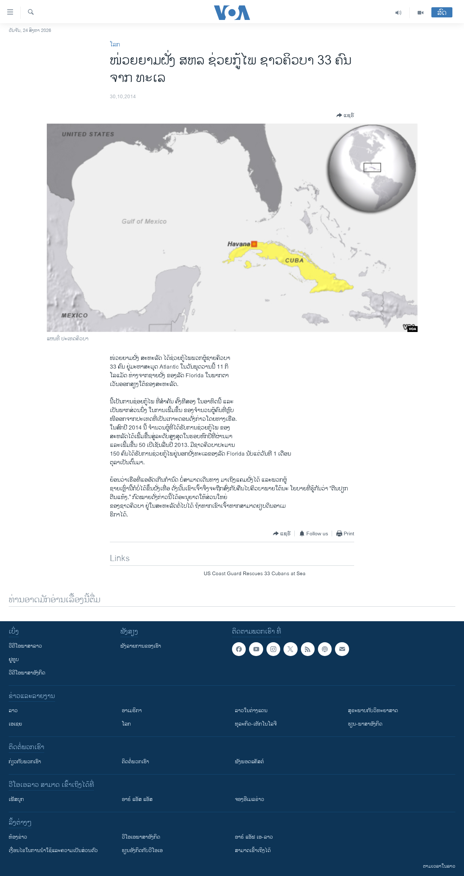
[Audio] (399, 12)
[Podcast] (325, 649)
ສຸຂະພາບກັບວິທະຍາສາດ (373, 710)
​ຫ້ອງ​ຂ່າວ (18, 837)
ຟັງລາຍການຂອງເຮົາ (140, 646)
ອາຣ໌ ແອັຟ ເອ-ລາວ (254, 837)
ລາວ (13, 710)
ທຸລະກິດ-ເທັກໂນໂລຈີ (256, 724)
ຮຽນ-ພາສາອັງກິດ (365, 724)
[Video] (420, 12)
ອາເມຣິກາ (132, 710)
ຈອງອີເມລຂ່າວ (249, 799)
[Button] (345, 115)
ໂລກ (115, 45)
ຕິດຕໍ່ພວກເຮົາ (135, 761)
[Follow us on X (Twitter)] (290, 649)
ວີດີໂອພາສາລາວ (25, 646)
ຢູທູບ (14, 659)
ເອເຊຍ (15, 724)
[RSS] (308, 649)
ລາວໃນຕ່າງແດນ (251, 710)
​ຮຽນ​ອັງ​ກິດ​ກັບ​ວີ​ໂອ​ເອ (142, 850)
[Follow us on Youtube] (256, 649)
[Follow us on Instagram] (273, 649)
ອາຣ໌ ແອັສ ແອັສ (137, 799)
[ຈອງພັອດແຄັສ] (342, 649)
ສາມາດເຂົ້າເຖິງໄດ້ (253, 850)
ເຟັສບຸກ (16, 799)
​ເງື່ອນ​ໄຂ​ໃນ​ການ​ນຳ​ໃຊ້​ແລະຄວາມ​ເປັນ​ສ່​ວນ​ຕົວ (53, 850)
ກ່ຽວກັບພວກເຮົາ (25, 761)
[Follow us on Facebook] (239, 649)
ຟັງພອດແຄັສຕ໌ (249, 761)
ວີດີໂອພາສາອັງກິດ (27, 673)
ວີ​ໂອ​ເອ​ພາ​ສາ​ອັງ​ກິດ (141, 837)
